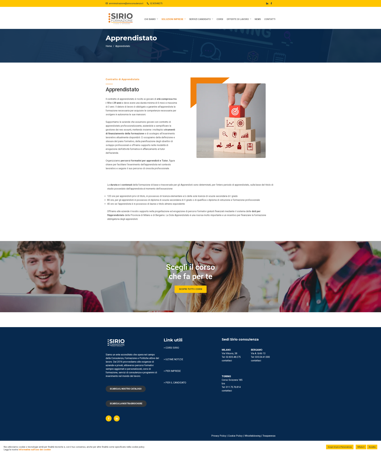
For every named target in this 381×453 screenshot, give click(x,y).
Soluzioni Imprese (172, 19)
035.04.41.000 (262, 357)
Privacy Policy (218, 435)
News (258, 19)
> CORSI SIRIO (171, 347)
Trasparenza (269, 435)
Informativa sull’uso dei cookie (35, 449)
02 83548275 (156, 3)
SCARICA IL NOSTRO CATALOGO (126, 389)
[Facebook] (109, 418)
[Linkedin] (117, 418)
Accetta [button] (372, 447)
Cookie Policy (235, 435)
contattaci (227, 360)
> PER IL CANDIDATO (175, 382)
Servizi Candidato (200, 19)
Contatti (269, 19)
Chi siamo (150, 19)
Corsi (220, 19)
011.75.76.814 (233, 387)
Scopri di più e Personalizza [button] (340, 447)
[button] (191, 289)
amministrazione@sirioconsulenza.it (126, 3)
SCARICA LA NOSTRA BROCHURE (126, 403)
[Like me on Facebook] (271, 3)
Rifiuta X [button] (360, 447)
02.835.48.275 (233, 357)
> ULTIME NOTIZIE (173, 359)
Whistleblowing (253, 435)
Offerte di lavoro (238, 19)
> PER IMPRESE (172, 371)
